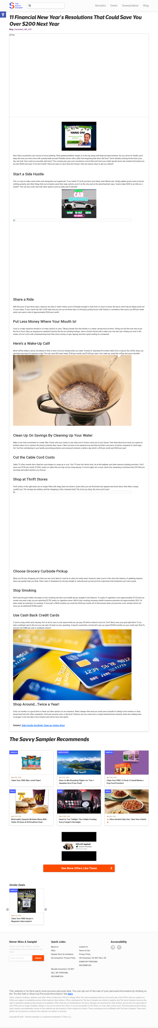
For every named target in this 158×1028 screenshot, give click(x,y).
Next (46, 909)
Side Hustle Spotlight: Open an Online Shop (43, 725)
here (70, 993)
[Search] (30, 5)
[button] (3, 15)
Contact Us (83, 947)
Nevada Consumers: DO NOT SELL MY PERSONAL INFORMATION (62, 973)
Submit (38, 958)
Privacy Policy (85, 954)
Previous (7, 909)
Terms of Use (84, 950)
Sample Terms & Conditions (62, 954)
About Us (54, 947)
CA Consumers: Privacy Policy (63, 958)
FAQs (53, 950)
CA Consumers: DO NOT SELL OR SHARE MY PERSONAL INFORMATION (92, 961)
